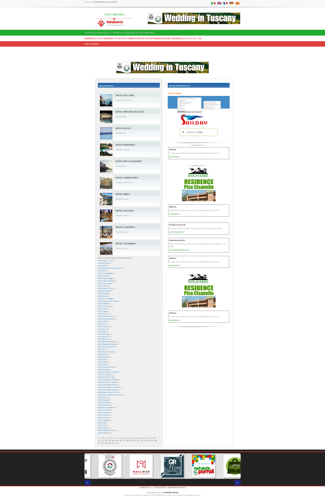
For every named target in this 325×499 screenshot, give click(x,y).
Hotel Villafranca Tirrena (107, 430)
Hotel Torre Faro (104, 410)
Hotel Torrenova (103, 415)
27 (124, 441)
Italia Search (181, 487)
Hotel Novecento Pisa (177, 240)
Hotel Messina (103, 337)
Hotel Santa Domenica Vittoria (109, 387)
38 (102, 443)
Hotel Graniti (102, 321)
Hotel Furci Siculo (104, 306)
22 (106, 441)
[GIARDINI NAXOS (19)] (189, 102)
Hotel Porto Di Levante (106, 367)
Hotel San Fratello (104, 375)
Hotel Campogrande (105, 273)
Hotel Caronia (103, 286)
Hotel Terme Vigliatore (106, 408)
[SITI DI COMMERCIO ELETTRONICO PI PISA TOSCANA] (225, 466)
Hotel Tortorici (103, 418)
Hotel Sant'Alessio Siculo (107, 382)
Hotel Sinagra (103, 400)
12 (129, 438)
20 (99, 441)
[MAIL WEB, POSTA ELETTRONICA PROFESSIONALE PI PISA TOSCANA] (131, 466)
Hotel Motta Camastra (106, 347)
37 (99, 443)
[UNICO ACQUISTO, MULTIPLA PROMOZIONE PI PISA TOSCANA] (193, 466)
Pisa (148, 487)
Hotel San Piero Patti (105, 377)
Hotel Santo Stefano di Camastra (110, 395)
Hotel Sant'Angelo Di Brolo (107, 385)
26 (120, 441)
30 (134, 441)
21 (102, 441)
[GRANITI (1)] (189, 105)
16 (143, 438)
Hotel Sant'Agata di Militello (108, 380)
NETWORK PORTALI (171, 493)
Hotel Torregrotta (104, 413)
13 (133, 438)
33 (145, 441)
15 (140, 438)
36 (156, 441)
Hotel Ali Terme (103, 263)
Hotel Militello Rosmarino (107, 342)
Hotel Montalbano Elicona (107, 344)
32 (142, 441)
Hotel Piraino (102, 362)
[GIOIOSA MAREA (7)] (189, 104)
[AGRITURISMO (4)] (212, 103)
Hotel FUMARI (103, 304)
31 (138, 441)
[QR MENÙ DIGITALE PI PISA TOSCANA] (162, 466)
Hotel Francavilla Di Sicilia (107, 301)
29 (131, 441)
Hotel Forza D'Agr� (105, 299)
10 (122, 438)
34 (149, 441)
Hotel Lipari (102, 329)
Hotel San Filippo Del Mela (107, 372)
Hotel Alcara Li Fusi (105, 261)
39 (106, 443)
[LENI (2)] (189, 107)
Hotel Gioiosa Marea (105, 319)
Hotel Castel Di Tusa (105, 288)
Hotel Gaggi (102, 311)
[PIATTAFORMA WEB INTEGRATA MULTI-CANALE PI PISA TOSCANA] (100, 466)
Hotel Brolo (102, 271)
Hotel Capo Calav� (105, 278)
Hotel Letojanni (103, 326)
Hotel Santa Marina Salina (107, 390)
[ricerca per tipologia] (212, 102)
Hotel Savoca (103, 397)
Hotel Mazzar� (103, 334)
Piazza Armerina (161, 487)
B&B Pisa (172, 150)
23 (110, 441)
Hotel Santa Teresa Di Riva (108, 392)
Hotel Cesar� (103, 293)
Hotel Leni (101, 324)
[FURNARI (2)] (189, 100)
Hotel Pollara (102, 364)
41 (113, 443)
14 (136, 438)
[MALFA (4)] (189, 110)
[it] (213, 3)
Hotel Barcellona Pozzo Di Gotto (110, 268)
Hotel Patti (102, 359)
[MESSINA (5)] (189, 112)
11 (126, 438)
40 (110, 443)
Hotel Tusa (102, 425)
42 (117, 443)
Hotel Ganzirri (103, 314)
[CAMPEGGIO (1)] (212, 106)
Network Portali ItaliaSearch (105, 2)
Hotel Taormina (103, 405)
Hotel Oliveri (102, 354)
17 (147, 438)
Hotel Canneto (103, 276)
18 (151, 438)
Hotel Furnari (102, 309)
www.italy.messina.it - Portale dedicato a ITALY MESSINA (119, 33)
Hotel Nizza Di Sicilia (105, 352)
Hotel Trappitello (104, 420)
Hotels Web (172, 487)
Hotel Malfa (102, 331)
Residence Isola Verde (177, 225)
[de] (231, 3)
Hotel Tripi (101, 423)
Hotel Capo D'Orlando (106, 281)
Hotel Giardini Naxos (105, 316)
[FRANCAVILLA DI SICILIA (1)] (189, 99)
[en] (219, 3)
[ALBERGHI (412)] (212, 108)
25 (117, 441)
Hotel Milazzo (103, 339)
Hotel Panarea (103, 357)
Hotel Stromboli (103, 402)
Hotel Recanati (103, 370)
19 (154, 438)
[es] (237, 3)
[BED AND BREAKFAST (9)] (212, 105)
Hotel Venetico (103, 428)
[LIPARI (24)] (189, 108)
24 (113, 441)
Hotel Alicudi (102, 266)
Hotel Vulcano (103, 433)
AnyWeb (142, 487)
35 (152, 441)
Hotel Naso (102, 349)
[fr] (225, 3)
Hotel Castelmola (104, 291)
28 (127, 441)
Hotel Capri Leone (104, 283)
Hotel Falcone (103, 296)
